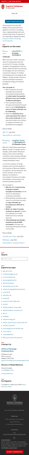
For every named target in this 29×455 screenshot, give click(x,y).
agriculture (7, 271)
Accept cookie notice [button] (14, 452)
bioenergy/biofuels (10, 280)
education (7, 295)
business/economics (10, 286)
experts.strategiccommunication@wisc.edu (15, 360)
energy (6, 298)
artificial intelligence (10, 274)
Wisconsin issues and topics (12, 337)
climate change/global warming (14, 289)
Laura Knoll (16, 51)
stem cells (7, 331)
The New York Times (9, 236)
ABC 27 (5, 132)
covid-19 (6, 292)
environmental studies (11, 301)
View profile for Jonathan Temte (13, 243)
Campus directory (7, 373)
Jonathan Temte (18, 140)
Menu (14, 13)
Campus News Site (14, 422)
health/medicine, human (12, 307)
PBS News (6, 240)
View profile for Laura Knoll (11, 135)
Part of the (14, 410)
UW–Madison (11, 1)
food (5, 304)
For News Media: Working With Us (14, 424)
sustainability (8, 334)
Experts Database (14, 6)
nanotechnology (9, 319)
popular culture (9, 325)
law (5, 313)
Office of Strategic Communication (9, 350)
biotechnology (8, 283)
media (5, 316)
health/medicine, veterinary (12, 310)
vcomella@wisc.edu (7, 370)
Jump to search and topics (14, 21)
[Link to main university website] (14, 405)
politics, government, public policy (15, 322)
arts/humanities (9, 277)
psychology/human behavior (13, 328)
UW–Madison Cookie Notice (9, 448)
